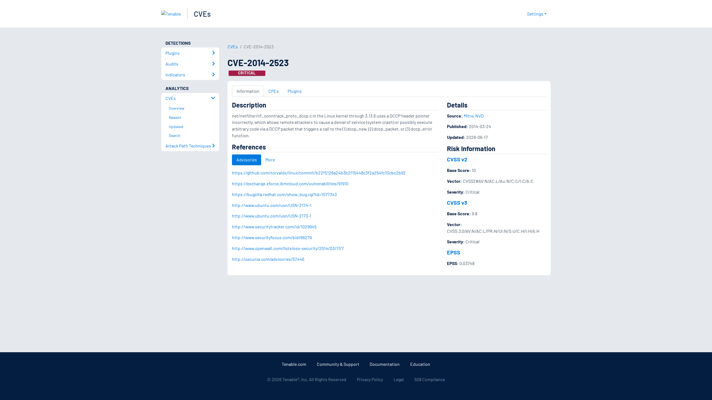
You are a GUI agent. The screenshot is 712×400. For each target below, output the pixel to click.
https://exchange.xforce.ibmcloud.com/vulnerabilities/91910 (290, 183)
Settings (535, 13)
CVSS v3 (457, 202)
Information (248, 91)
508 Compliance (429, 379)
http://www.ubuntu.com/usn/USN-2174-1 (272, 205)
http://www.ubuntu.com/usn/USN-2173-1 (271, 215)
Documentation (385, 364)
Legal (399, 379)
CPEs (273, 91)
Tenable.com (294, 364)
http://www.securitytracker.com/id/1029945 (274, 226)
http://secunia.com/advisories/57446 (268, 259)
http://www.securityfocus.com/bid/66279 (272, 237)
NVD (479, 115)
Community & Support (338, 364)
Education (420, 364)
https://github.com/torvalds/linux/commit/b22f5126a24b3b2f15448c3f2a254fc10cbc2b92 (319, 172)
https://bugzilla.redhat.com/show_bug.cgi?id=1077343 (284, 194)
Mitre (468, 115)
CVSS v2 (457, 159)
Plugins (295, 91)
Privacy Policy (370, 379)
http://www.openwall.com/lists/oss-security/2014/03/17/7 (288, 248)
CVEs (202, 13)
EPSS (453, 252)
